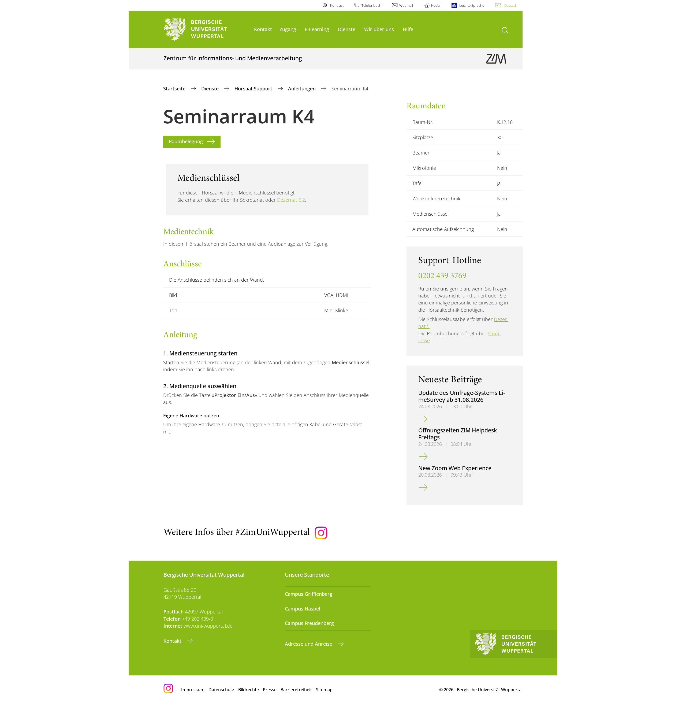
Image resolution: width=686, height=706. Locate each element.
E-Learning (317, 29)
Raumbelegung (186, 141)
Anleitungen (302, 88)
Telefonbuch (371, 5)
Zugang (287, 29)
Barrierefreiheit (296, 690)
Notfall (436, 5)
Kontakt (263, 29)
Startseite (175, 88)
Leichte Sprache (471, 5)
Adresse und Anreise (309, 644)
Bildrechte (248, 690)
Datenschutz (221, 690)
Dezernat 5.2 (291, 200)
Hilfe (408, 29)
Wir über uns (379, 29)
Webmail (406, 5)
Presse (270, 690)
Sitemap (324, 690)
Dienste (346, 29)
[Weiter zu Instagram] (321, 533)
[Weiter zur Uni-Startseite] (206, 29)
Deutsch (510, 5)
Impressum (192, 690)
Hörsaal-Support (254, 88)
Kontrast (336, 5)
